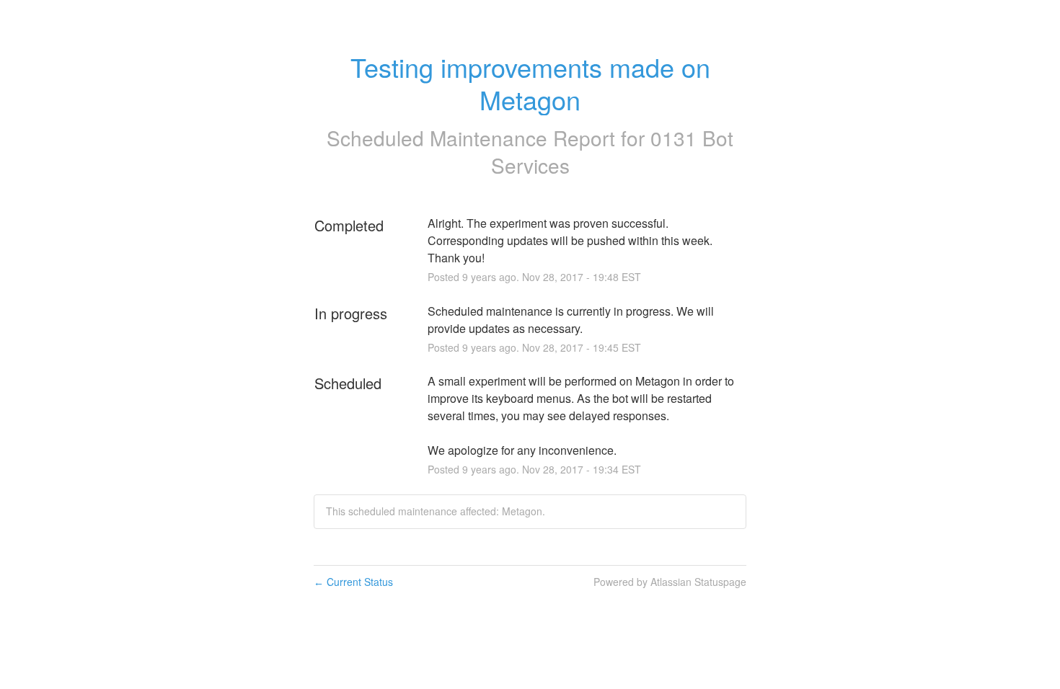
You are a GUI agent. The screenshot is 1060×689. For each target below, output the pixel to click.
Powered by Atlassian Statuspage (669, 581)
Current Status (353, 581)
